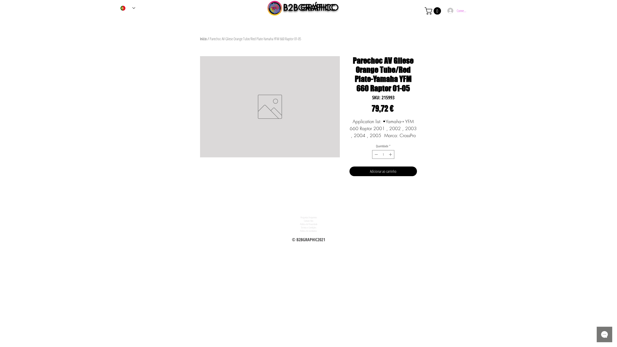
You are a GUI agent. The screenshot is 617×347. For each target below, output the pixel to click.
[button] (434, 11)
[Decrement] (376, 154)
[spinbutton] (383, 154)
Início (203, 38)
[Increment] (391, 154)
